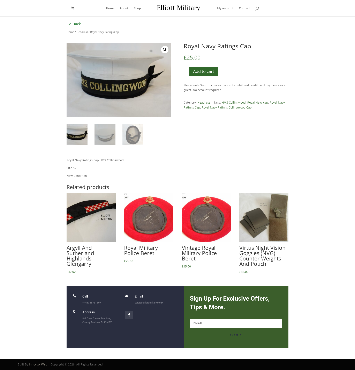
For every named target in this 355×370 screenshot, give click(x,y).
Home (110, 8)
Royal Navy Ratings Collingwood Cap (227, 107)
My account (225, 8)
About (124, 8)
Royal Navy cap (257, 102)
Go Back (74, 23)
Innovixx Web (38, 364)
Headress (82, 32)
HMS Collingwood (234, 102)
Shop (137, 8)
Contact (244, 8)
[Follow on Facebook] (129, 315)
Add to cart (203, 71)
